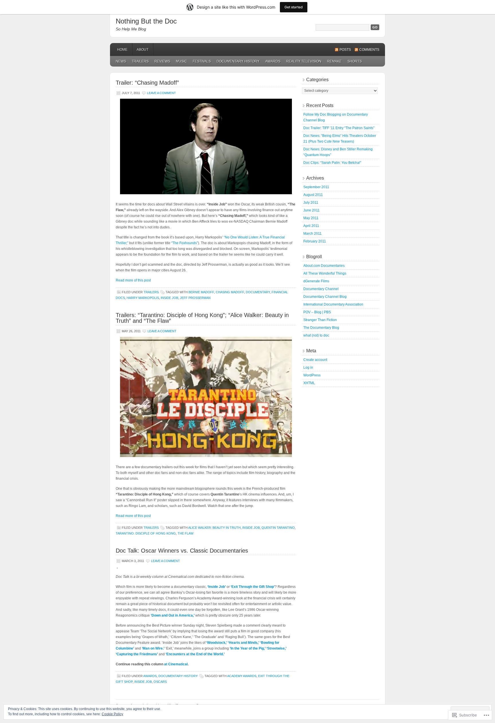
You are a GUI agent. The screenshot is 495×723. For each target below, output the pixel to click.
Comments (369, 50)
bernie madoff (201, 292)
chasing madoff (230, 292)
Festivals (202, 61)
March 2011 (312, 234)
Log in (308, 368)
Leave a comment (161, 93)
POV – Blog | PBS (317, 312)
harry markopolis (143, 298)
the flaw (185, 533)
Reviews (162, 61)
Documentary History (238, 61)
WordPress (312, 375)
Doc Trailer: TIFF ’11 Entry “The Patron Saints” (338, 128)
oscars (160, 681)
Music (181, 61)
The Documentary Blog (321, 328)
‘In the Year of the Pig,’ (248, 648)
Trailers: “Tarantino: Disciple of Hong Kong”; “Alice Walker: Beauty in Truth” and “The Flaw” (202, 318)
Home (122, 50)
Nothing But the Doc (146, 21)
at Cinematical (176, 664)
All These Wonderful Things (324, 273)
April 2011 (311, 226)
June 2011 (311, 210)
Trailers (140, 61)
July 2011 (310, 203)
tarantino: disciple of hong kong (146, 533)
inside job (169, 298)
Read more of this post (133, 280)
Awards (272, 61)
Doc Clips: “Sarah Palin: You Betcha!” (332, 163)
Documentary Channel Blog (325, 297)
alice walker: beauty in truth (214, 527)
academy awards (241, 676)
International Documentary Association (333, 304)
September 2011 (316, 187)
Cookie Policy (112, 714)
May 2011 (311, 218)
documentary (258, 292)
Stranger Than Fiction (320, 320)
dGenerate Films (316, 281)
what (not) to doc (316, 335)
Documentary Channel (321, 289)
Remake (334, 61)
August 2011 (313, 195)
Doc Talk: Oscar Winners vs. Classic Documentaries (182, 550)
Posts (345, 50)
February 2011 (314, 241)
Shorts (354, 61)
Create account (315, 360)
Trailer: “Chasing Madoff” (147, 82)
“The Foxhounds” (184, 243)
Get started (293, 7)
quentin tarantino (278, 527)
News (121, 61)
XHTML (309, 383)
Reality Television (303, 61)
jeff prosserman (195, 298)
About (142, 50)
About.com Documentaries (324, 266)
